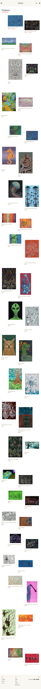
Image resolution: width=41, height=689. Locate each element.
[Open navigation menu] (1, 3)
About (16, 679)
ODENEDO (20, 3)
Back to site (17, 684)
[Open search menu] (36, 3)
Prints (3, 683)
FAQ (16, 681)
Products (3, 679)
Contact (16, 683)
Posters (3, 681)
